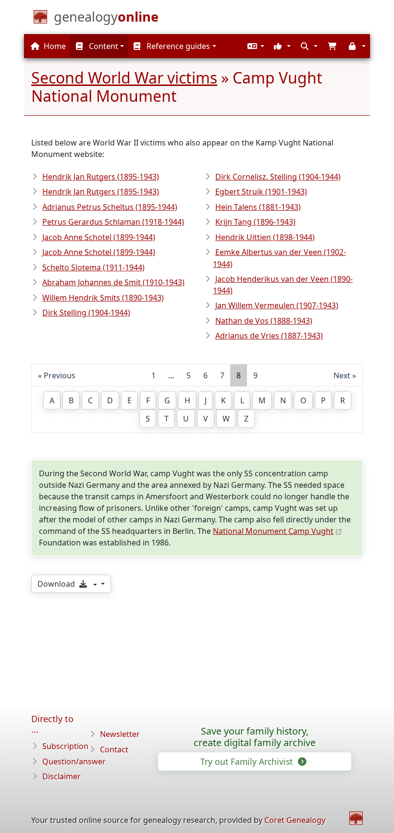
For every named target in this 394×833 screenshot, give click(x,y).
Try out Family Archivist (247, 761)
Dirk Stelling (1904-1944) (86, 312)
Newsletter (120, 734)
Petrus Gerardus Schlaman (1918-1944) (113, 222)
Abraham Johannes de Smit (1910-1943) (113, 282)
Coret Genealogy (294, 820)
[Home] (356, 818)
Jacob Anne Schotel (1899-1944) (98, 237)
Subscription (65, 746)
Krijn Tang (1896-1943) (255, 222)
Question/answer (74, 761)
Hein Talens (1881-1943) (258, 207)
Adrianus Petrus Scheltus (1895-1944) (109, 207)
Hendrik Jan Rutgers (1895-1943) (100, 176)
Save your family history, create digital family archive (255, 736)
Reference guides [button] (177, 46)
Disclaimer (61, 776)
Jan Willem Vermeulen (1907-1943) (276, 305)
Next (341, 375)
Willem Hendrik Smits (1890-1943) (103, 297)
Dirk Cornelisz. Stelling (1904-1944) (278, 176)
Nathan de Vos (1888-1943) (263, 320)
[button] (254, 46)
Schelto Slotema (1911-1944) (93, 267)
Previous (59, 375)
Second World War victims (124, 77)
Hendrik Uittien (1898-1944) (265, 237)
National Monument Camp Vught (273, 531)
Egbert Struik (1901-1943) (261, 191)
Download (57, 584)
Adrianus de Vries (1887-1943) (269, 335)
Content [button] (102, 46)
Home (54, 46)
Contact (114, 749)
